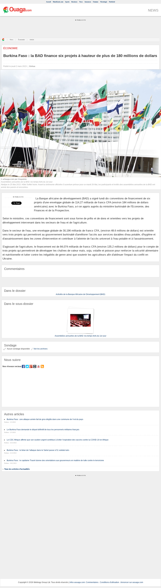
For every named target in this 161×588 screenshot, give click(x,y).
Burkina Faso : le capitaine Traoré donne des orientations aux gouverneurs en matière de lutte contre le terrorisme (55, 460)
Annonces (87, 2)
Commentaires (92, 582)
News (81, 2)
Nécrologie (103, 2)
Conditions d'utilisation (109, 582)
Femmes (95, 2)
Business (74, 2)
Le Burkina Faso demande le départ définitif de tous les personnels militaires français (43, 429)
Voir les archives (40, 349)
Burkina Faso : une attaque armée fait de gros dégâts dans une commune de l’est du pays (45, 419)
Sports (67, 2)
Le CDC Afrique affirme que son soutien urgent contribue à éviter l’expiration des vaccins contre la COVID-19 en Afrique (57, 440)
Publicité (112, 2)
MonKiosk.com (58, 2)
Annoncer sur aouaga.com (131, 582)
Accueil (48, 2)
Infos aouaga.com (77, 582)
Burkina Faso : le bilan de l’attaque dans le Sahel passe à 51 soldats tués (38, 450)
